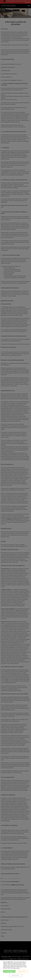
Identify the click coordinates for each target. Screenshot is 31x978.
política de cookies (16, 968)
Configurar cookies (21, 971)
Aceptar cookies (9, 971)
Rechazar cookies (15, 975)
